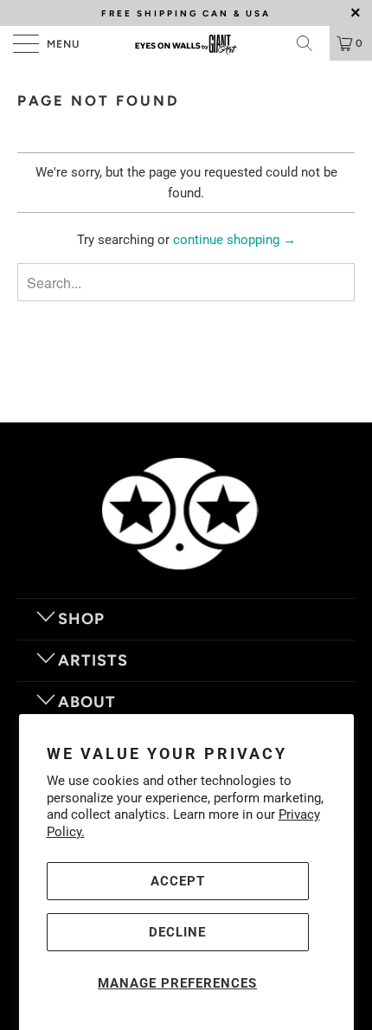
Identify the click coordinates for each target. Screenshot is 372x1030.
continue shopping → (234, 240)
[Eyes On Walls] (186, 43)
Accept (178, 881)
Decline (177, 932)
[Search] (310, 43)
